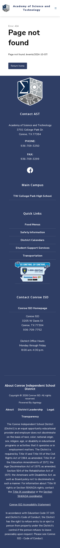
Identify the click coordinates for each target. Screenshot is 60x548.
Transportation (32, 256)
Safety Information (32, 232)
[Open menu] (56, 8)
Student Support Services (33, 248)
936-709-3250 (30, 146)
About (10, 409)
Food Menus (32, 224)
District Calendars (32, 240)
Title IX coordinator (24, 491)
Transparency (30, 416)
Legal (50, 409)
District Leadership (30, 409)
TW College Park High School (32, 196)
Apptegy (36, 402)
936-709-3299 (30, 159)
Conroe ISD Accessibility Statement (30, 504)
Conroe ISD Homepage (32, 308)
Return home (17, 65)
